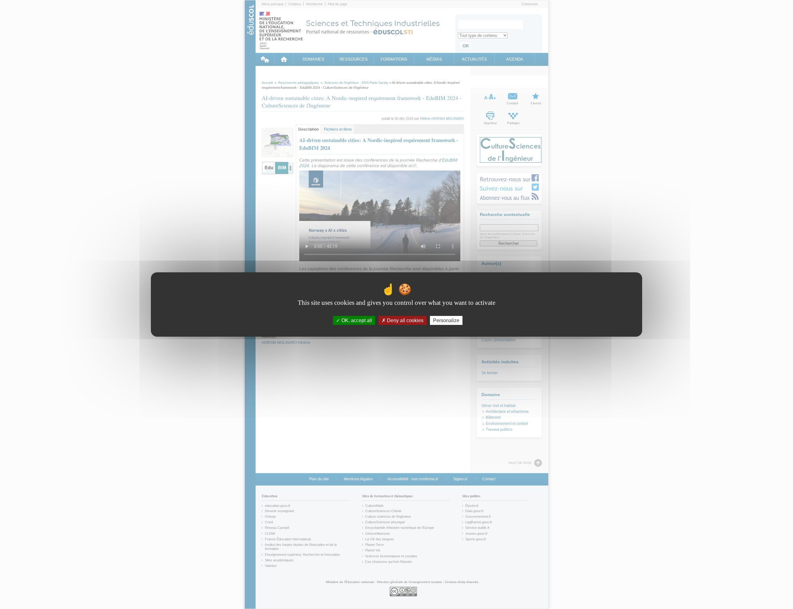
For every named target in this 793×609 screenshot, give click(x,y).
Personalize (446, 320)
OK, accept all (356, 320)
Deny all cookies (404, 320)
